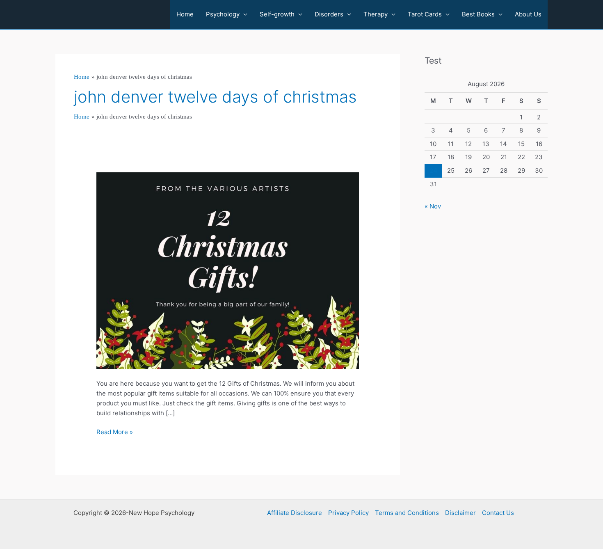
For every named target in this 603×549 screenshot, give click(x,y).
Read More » (114, 432)
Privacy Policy (348, 513)
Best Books (478, 14)
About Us (528, 14)
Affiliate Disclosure (294, 513)
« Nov (433, 206)
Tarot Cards (425, 14)
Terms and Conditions (407, 513)
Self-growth (277, 14)
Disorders (329, 14)
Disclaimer (460, 513)
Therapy (375, 14)
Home (185, 14)
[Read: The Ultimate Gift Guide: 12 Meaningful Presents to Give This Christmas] (227, 270)
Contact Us (498, 513)
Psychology (223, 14)
